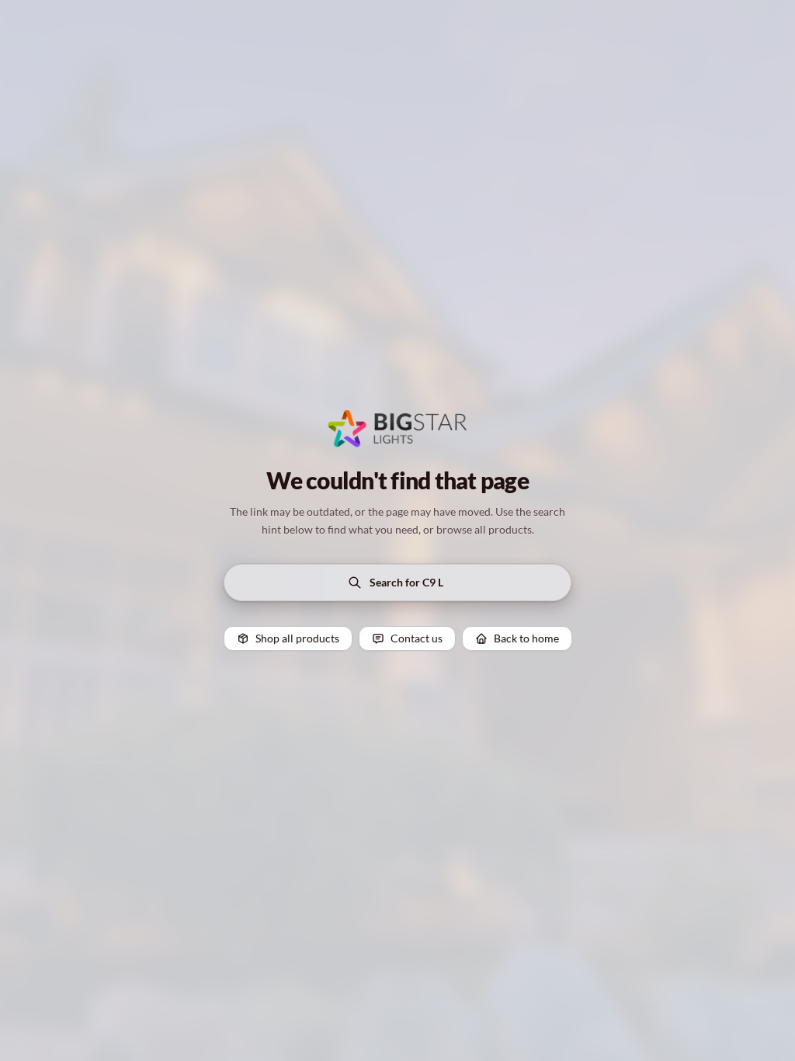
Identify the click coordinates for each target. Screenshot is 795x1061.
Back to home (526, 638)
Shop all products (297, 638)
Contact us (417, 638)
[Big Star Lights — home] (397, 428)
